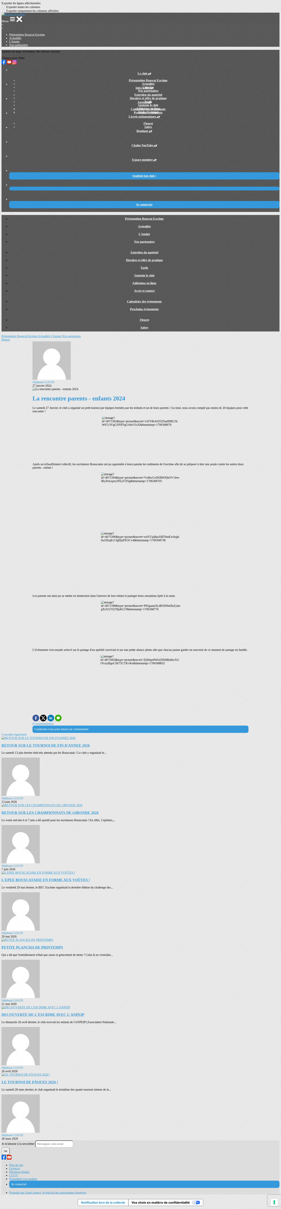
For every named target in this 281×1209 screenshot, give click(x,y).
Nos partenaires (18, 45)
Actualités (15, 38)
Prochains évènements (148, 112)
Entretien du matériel (148, 94)
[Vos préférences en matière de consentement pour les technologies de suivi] (274, 1202)
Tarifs (144, 267)
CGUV (13, 1175)
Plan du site (16, 1165)
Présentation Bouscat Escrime (27, 34)
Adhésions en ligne (144, 283)
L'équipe (14, 41)
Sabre (148, 127)
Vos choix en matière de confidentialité (161, 1202)
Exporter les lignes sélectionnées (21, 3)
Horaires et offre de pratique (148, 98)
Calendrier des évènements (148, 109)
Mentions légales (19, 1172)
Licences (14, 1168)
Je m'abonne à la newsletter (18, 1143)
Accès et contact (144, 290)
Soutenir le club (148, 105)
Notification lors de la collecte (103, 1202)
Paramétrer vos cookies (23, 1178)
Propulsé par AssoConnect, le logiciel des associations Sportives (47, 1192)
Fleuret (148, 123)
